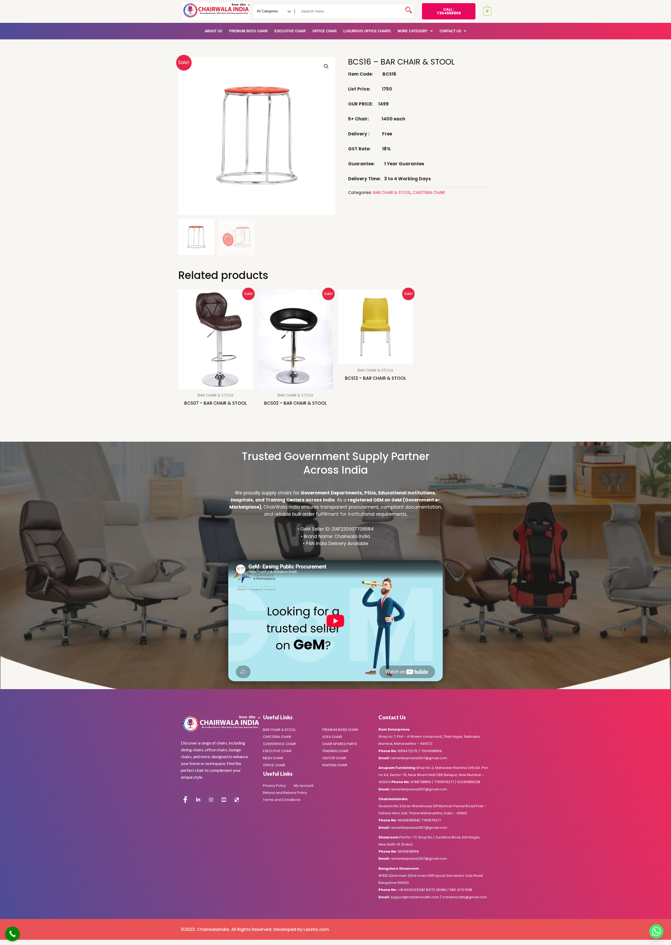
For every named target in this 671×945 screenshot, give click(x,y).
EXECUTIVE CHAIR (290, 31)
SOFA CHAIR (332, 736)
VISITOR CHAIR (334, 758)
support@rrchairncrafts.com (415, 897)
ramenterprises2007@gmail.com (419, 758)
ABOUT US (213, 31)
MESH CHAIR (273, 758)
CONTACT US (450, 31)
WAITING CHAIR (334, 765)
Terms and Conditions (281, 799)
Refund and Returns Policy (285, 792)
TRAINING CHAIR (335, 750)
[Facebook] (185, 799)
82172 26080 (436, 889)
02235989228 (468, 781)
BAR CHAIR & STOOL (392, 192)
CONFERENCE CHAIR (279, 743)
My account (303, 785)
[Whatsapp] (656, 931)
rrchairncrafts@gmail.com (464, 897)
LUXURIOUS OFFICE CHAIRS (367, 31)
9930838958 (408, 820)
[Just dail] (236, 799)
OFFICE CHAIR (324, 31)
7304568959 (431, 750)
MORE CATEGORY (413, 31)
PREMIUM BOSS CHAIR (248, 31)
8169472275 (408, 750)
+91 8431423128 (411, 889)
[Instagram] (211, 799)
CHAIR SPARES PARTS (339, 743)
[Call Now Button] (12, 934)
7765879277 (444, 781)
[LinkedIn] (198, 799)
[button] (415, 31)
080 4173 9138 (461, 889)
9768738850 (421, 781)
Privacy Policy (274, 785)
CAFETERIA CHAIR (429, 192)
